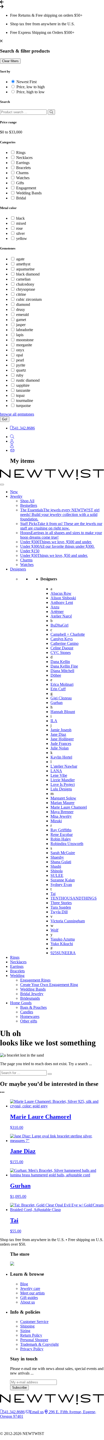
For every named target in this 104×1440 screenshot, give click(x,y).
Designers (18, 569)
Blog (24, 1284)
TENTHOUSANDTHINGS (73, 898)
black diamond (28, 274)
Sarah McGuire (62, 853)
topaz (20, 395)
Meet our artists (32, 1293)
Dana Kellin (60, 661)
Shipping (27, 1326)
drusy (20, 309)
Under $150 (29, 551)
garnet (21, 319)
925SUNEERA (63, 953)
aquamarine (25, 269)
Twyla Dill (59, 912)
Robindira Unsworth (66, 843)
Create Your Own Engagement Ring (49, 984)
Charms (22, 173)
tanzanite (23, 390)
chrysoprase (25, 289)
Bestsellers (28, 505)
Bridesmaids (30, 998)
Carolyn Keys (61, 639)
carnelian (23, 279)
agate (20, 259)
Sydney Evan (61, 884)
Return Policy (31, 1335)
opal (19, 355)
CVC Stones (60, 652)
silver (20, 233)
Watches (23, 178)
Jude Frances (60, 743)
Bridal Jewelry (31, 994)
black (20, 218)
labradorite (24, 330)
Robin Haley (60, 839)
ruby (19, 375)
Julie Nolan (59, 748)
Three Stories (61, 903)
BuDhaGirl (59, 625)
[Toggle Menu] (2, 484)
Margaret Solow (63, 798)
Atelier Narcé (61, 616)
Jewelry (16, 496)
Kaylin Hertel (61, 757)
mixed (21, 223)
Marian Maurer (62, 803)
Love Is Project (62, 784)
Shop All (27, 501)
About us (27, 1302)
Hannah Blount (62, 712)
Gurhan (56, 702)
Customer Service (34, 1321)
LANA (56, 771)
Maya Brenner (61, 812)
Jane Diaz (58, 734)
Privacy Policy (31, 1349)
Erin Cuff (58, 689)
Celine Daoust (61, 648)
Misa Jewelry (61, 816)
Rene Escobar (61, 834)
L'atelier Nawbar (63, 766)
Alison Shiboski (63, 598)
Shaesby (57, 857)
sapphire (23, 385)
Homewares (29, 1016)
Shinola (56, 871)
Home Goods (21, 1003)
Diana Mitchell (62, 671)
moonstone (25, 340)
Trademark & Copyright (39, 1344)
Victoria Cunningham (67, 921)
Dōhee (55, 675)
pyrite (20, 365)
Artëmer (57, 611)
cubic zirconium (29, 299)
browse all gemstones (17, 414)
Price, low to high (30, 87)
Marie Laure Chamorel (68, 807)
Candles (26, 1012)
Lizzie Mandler (62, 780)
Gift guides (29, 1297)
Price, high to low (30, 92)
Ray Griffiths (60, 830)
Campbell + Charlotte (67, 634)
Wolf (54, 930)
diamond (23, 304)
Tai (53, 894)
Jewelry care (30, 1288)
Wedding (17, 975)
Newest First (26, 82)
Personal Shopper (34, 1340)
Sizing (25, 1331)
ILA (53, 721)
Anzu (54, 607)
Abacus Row (60, 593)
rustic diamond (28, 380)
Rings (20, 152)
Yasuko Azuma (62, 939)
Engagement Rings (35, 980)
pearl (20, 360)
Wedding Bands (29, 193)
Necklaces (24, 157)
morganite (24, 345)
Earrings (23, 163)
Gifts (20, 183)
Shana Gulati (60, 862)
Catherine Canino (64, 643)
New (14, 492)
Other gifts (28, 1021)
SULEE (56, 875)
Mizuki (56, 821)
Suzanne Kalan (62, 880)
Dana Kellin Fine (64, 666)
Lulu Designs (61, 789)
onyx (20, 350)
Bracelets (23, 168)
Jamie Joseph (60, 730)
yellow (21, 238)
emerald (22, 314)
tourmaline (24, 400)
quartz (21, 370)
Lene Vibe (58, 775)
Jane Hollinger (62, 739)
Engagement (26, 188)
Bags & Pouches (33, 1007)
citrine (21, 294)
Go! (4, 419)
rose (19, 228)
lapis (19, 335)
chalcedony (25, 284)
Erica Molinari (61, 684)
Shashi (55, 866)
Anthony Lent (61, 602)
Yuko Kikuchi (61, 944)
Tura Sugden (60, 907)
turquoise (23, 405)
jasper (20, 325)
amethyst (23, 264)
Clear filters (10, 61)
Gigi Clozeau (61, 698)
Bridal (21, 198)
